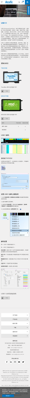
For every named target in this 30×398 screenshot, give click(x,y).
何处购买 (15, 336)
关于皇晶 (15, 315)
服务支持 (15, 331)
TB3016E (4, 68)
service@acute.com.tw (18, 354)
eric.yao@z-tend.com (16, 347)
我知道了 (8, 395)
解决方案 (15, 323)
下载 (15, 327)
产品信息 (15, 319)
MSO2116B (4, 96)
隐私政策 (17, 393)
